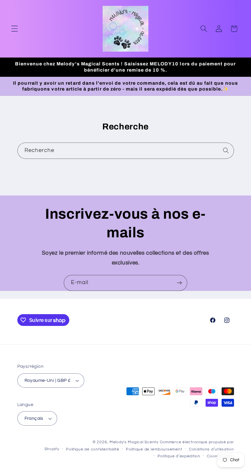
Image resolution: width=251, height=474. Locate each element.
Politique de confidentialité (92, 449)
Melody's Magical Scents (134, 442)
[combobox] (126, 150)
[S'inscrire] (179, 283)
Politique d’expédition (179, 456)
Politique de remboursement (154, 449)
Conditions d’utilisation (211, 449)
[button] (14, 28)
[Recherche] (225, 150)
